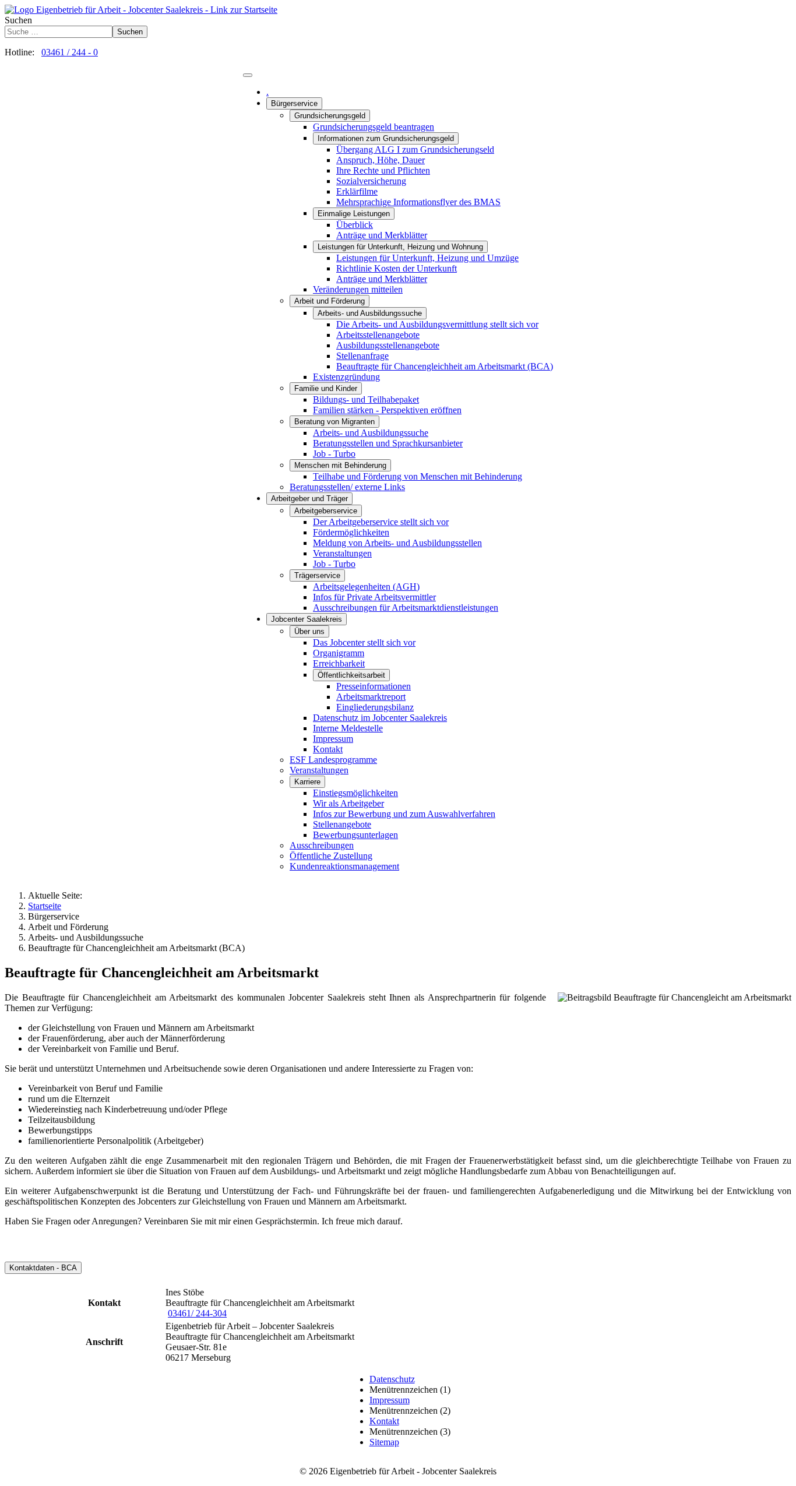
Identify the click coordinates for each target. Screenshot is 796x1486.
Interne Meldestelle (348, 728)
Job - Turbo (334, 454)
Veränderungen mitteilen (358, 289)
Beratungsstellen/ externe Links (347, 487)
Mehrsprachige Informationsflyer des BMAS (418, 202)
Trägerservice (317, 575)
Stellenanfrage (362, 356)
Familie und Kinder (325, 388)
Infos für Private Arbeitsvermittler (374, 597)
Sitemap (384, 1442)
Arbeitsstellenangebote (378, 335)
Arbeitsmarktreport (371, 697)
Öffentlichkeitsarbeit (351, 675)
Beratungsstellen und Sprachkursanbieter (388, 443)
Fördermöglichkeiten (351, 532)
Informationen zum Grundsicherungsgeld (386, 138)
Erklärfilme (357, 191)
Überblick (354, 225)
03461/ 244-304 (197, 1313)
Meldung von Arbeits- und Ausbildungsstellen (397, 543)
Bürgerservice (294, 103)
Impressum (333, 739)
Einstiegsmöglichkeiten (355, 793)
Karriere (307, 781)
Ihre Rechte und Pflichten (383, 170)
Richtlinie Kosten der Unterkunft (396, 268)
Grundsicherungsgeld (329, 115)
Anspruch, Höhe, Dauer (380, 160)
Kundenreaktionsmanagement (344, 866)
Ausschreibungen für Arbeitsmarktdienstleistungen (405, 607)
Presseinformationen (373, 686)
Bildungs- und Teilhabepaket (366, 399)
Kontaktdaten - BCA (43, 1267)
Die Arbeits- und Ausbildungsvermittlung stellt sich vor (437, 324)
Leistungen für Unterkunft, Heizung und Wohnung (400, 246)
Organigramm (338, 653)
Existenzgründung (346, 377)
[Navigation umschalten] (247, 75)
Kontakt (328, 749)
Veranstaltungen (342, 553)
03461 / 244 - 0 (69, 52)
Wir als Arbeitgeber (348, 803)
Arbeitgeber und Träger (309, 498)
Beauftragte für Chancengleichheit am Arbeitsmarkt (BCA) (444, 366)
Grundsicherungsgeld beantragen (373, 127)
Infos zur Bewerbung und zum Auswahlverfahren (404, 814)
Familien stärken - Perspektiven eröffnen (387, 410)
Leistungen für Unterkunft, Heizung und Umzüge (427, 258)
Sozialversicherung (371, 181)
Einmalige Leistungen (354, 213)
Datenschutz (392, 1379)
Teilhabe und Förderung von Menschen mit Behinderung (417, 476)
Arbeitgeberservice (325, 510)
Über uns (309, 631)
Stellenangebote (342, 824)
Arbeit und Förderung (329, 301)
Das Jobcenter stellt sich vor (364, 642)
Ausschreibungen (322, 845)
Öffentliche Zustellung (331, 856)
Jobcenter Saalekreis (306, 619)
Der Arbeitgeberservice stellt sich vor (381, 522)
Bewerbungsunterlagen (355, 835)
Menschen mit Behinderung (340, 465)
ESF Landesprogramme (333, 760)
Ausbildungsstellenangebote (387, 345)
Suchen (18, 20)
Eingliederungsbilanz (375, 707)
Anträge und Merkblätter (381, 235)
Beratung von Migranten (334, 421)
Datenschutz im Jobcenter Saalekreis (380, 718)
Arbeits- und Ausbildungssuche (370, 313)
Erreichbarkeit (339, 663)
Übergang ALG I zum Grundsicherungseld (415, 149)
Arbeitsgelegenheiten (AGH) (366, 586)
